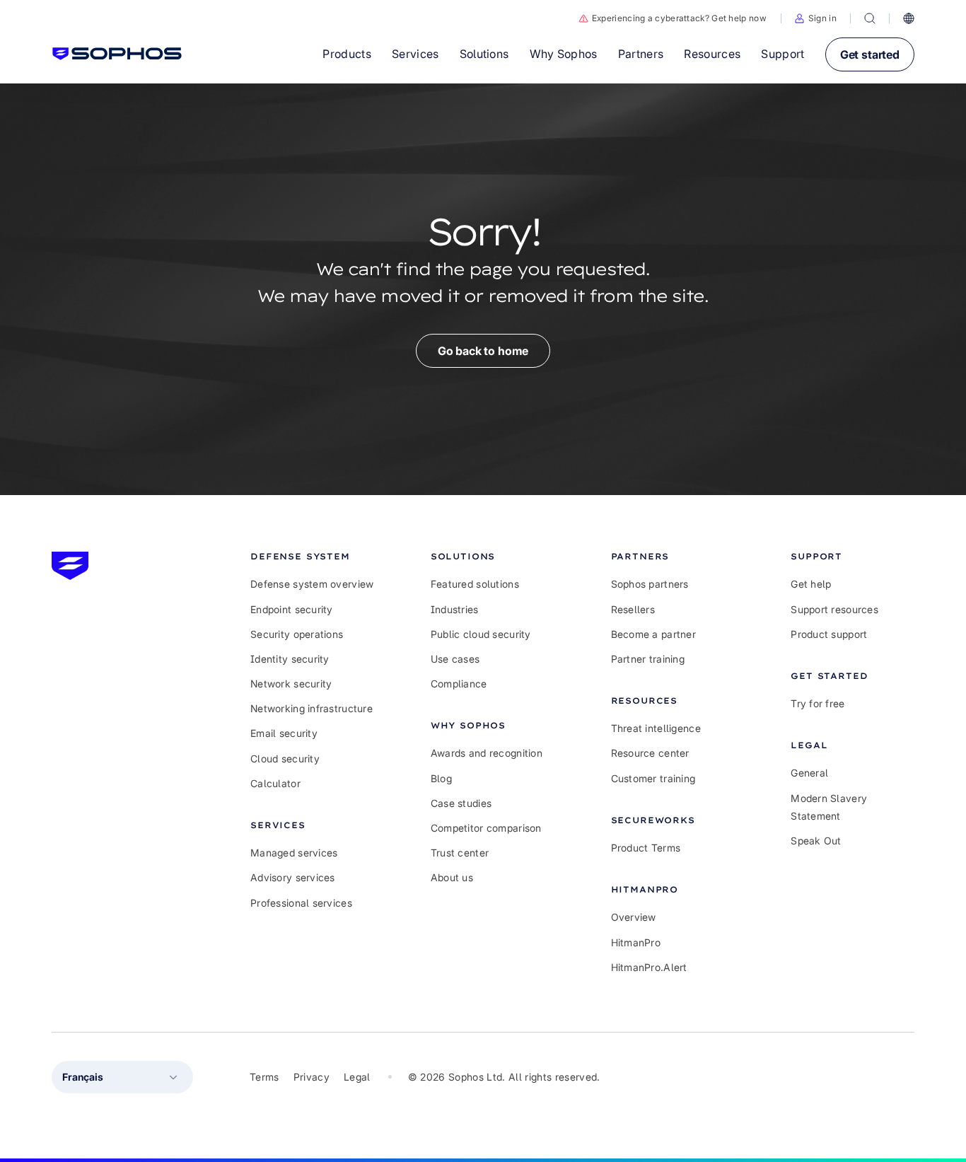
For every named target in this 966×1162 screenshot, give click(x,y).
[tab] (312, 556)
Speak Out (816, 841)
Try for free (817, 703)
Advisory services (292, 877)
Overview (633, 917)
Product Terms (646, 848)
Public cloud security (481, 634)
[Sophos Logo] (117, 54)
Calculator (275, 783)
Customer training (653, 778)
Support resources (834, 609)
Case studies (461, 803)
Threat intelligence (656, 728)
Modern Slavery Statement (829, 807)
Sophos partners (650, 584)
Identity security (290, 659)
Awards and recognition (486, 753)
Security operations (296, 634)
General (809, 773)
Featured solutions (475, 584)
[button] (816, 18)
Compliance (459, 684)
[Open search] (869, 18)
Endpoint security (291, 609)
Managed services (293, 853)
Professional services (301, 903)
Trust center (460, 853)
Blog (441, 778)
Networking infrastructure (311, 708)
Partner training (648, 659)
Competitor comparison (486, 828)
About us (452, 877)
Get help (811, 584)
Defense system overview (311, 584)
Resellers (633, 609)
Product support (829, 634)
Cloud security (285, 759)
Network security (291, 684)
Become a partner (653, 634)
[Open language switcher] (908, 18)
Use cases (455, 659)
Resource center (650, 753)
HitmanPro (636, 942)
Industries (455, 609)
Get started (870, 54)
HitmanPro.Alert (649, 967)
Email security (284, 733)
